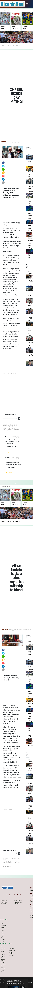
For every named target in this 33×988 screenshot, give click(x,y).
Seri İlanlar (3, 965)
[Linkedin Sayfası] (13, 895)
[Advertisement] (16, 68)
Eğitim (2, 930)
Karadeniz (3, 925)
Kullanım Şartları (18, 900)
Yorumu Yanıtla (8, 452)
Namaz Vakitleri (3, 953)
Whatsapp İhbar (18, 902)
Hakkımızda (4, 900)
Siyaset (2, 929)
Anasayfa (3, 10)
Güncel (2, 941)
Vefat (2, 934)
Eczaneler (3, 956)
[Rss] (15, 895)
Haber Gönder (17, 904)
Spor (2, 932)
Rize (27, 3)
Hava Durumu (3, 947)
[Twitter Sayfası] (4, 895)
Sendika (3, 939)
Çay (4, 241)
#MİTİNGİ (13, 373)
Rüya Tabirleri (11, 953)
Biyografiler (12, 950)
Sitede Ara (12, 947)
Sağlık (2, 936)
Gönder (19, 418)
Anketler (11, 948)
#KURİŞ (10, 809)
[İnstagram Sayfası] (7, 895)
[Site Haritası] (18, 895)
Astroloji (11, 955)
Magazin (3, 937)
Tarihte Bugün (2, 961)
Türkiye (8, 486)
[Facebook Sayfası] (1, 895)
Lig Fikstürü (3, 958)
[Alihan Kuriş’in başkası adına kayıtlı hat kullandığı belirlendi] (12, 640)
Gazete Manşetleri (3, 971)
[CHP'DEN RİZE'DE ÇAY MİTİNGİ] (12, 152)
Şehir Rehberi (3, 968)
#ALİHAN (5, 809)
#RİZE (4, 373)
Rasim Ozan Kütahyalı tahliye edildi (30, 222)
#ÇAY (8, 373)
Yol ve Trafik (2, 950)
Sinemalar (3, 964)
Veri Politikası (4, 904)
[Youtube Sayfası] (10, 895)
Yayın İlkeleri (4, 902)
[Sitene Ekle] (21, 895)
